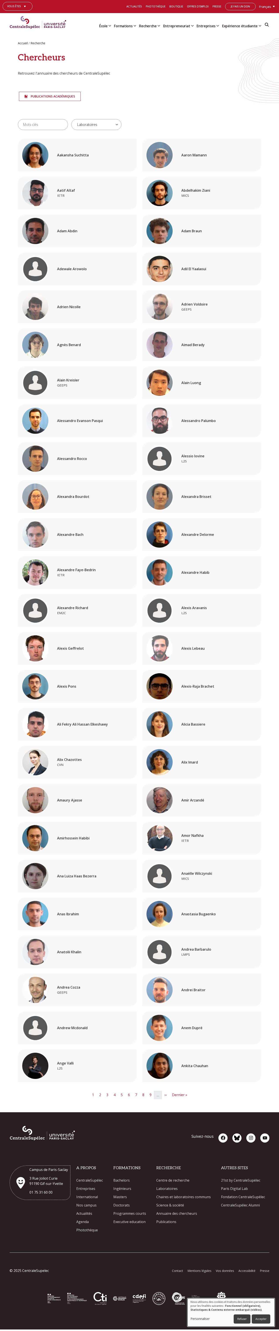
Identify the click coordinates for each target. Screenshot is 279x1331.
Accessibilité (246, 1271)
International (87, 1196)
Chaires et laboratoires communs (183, 1196)
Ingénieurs (122, 1188)
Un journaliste (17, 13)
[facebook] (223, 1138)
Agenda (82, 1221)
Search (266, 26)
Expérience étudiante (240, 26)
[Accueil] (40, 21)
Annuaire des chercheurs (176, 1213)
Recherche (148, 26)
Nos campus (86, 1205)
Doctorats (121, 1205)
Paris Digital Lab (234, 1188)
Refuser (242, 1319)
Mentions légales (199, 1271)
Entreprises (206, 26)
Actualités (134, 6)
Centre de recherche (172, 1180)
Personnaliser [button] (200, 1319)
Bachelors (121, 1180)
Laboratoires (167, 1188)
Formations (123, 26)
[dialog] (231, 1312)
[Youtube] (264, 1138)
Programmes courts (129, 1213)
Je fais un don (240, 6)
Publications (166, 1221)
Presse (217, 6)
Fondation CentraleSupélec (243, 1196)
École (103, 26)
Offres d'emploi (198, 6)
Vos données (225, 1271)
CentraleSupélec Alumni (240, 1205)
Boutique (176, 6)
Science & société (170, 1205)
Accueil (23, 43)
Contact (177, 1271)
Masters (120, 1196)
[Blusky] (237, 1138)
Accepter (261, 1319)
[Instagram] (250, 1138)
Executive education (129, 1221)
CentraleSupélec (89, 1180)
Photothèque (155, 6)
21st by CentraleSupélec (240, 1180)
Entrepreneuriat (176, 26)
